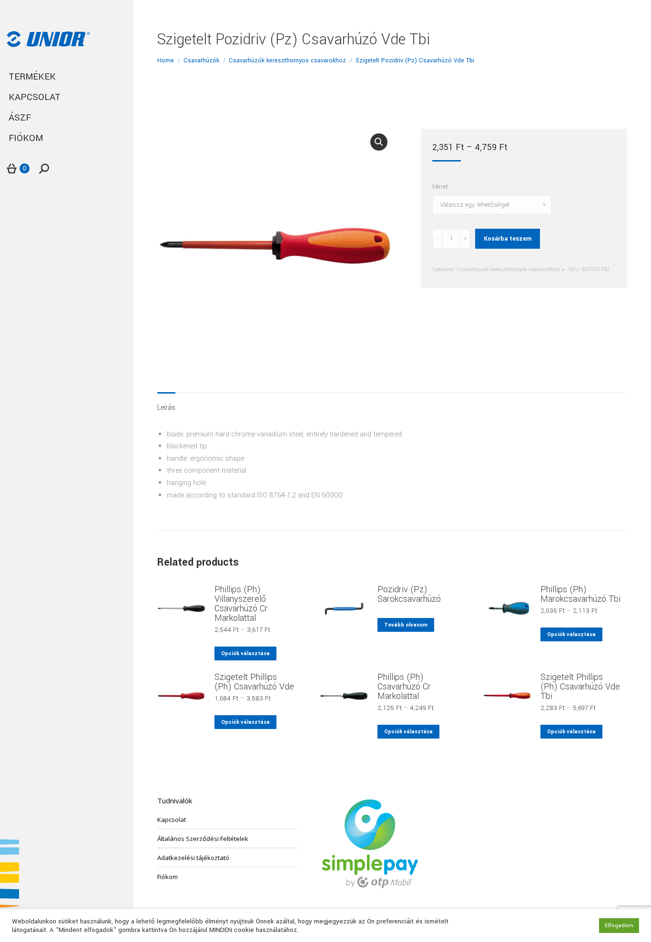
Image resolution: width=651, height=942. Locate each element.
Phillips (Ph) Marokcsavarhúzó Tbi (580, 594)
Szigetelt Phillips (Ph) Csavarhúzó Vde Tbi (580, 686)
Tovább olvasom (405, 624)
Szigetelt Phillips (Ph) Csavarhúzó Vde (254, 681)
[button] (378, 142)
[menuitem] (67, 77)
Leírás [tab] (166, 408)
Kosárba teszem (507, 238)
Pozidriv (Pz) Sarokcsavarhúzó (409, 594)
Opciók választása (245, 653)
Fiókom (167, 876)
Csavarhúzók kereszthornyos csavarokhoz (508, 269)
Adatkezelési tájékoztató (193, 857)
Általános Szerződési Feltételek (202, 838)
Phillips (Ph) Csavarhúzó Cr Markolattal (404, 686)
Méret (440, 186)
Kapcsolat (171, 819)
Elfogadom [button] (619, 926)
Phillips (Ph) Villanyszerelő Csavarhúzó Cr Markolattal (241, 604)
